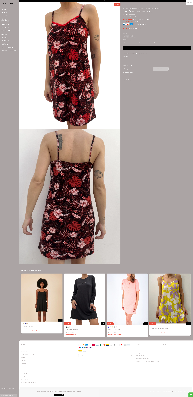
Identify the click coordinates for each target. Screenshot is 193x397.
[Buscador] (188, 3)
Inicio (124, 8)
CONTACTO (5, 44)
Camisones (141, 8)
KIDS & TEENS (6, 31)
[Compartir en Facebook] (124, 80)
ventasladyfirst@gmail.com (142, 358)
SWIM (3, 12)
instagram (4, 388)
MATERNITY (5, 24)
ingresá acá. (174, 391)
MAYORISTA (5, 41)
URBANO (4, 27)
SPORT (4, 9)
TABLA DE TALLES (7, 47)
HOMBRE (4, 34)
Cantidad (125, 39)
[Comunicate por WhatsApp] (190, 394)
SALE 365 (4, 37)
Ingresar (11, 395)
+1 (29, 323)
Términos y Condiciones (9, 51)
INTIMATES (5, 16)
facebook (11, 388)
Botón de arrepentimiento (184, 391)
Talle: (125, 33)
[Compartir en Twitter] (127, 80)
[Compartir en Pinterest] (131, 80)
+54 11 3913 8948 (140, 355)
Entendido (59, 394)
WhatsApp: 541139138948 (142, 353)
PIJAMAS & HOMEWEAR (5, 20)
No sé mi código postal (128, 72)
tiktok (3, 391)
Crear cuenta (5, 395)
